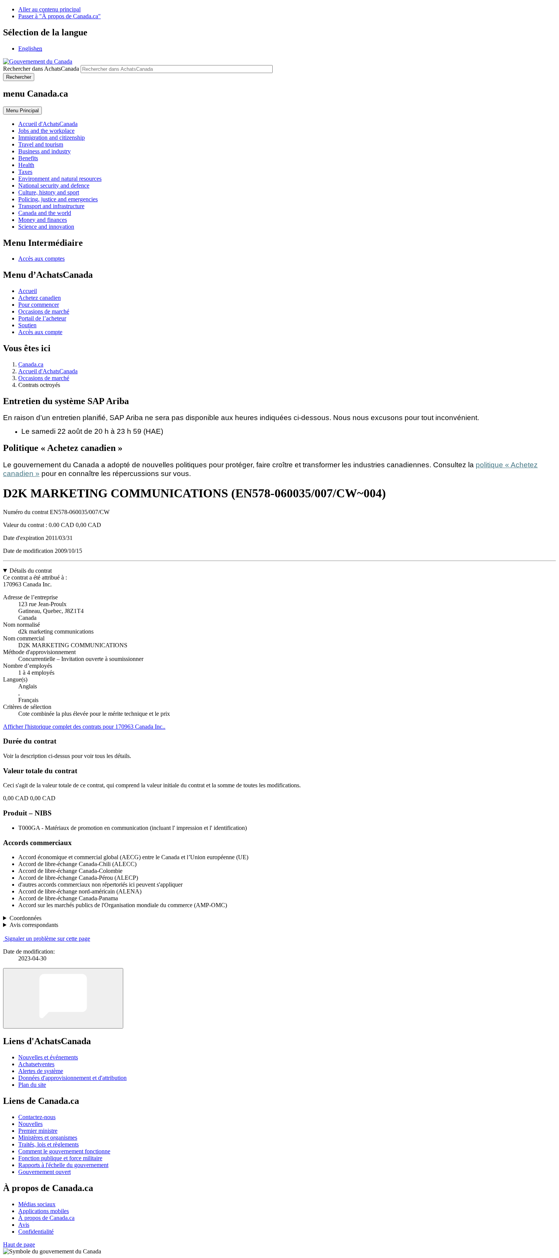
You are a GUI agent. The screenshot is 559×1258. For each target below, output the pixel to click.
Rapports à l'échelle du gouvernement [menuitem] (63, 1165)
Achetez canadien (39, 298)
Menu (22, 110)
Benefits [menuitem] (28, 158)
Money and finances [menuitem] (42, 220)
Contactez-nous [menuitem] (37, 1117)
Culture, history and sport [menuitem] (48, 192)
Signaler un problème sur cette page (47, 938)
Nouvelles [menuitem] (30, 1124)
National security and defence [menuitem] (53, 185)
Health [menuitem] (26, 165)
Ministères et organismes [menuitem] (47, 1137)
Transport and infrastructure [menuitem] (51, 206)
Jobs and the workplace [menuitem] (46, 130)
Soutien (27, 325)
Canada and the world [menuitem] (44, 213)
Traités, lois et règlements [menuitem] (48, 1144)
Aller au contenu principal (49, 9)
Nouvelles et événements (48, 1057)
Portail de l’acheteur (42, 318)
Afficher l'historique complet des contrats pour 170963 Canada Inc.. (84, 726)
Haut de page (19, 1244)
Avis (23, 1224)
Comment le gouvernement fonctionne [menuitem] (64, 1151)
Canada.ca (30, 364)
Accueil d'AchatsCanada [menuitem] (48, 124)
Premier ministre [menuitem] (37, 1130)
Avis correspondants (34, 925)
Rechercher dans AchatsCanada (41, 68)
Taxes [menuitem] (25, 172)
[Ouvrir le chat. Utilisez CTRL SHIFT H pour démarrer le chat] (63, 998)
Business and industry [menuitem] (44, 151)
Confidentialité (36, 1231)
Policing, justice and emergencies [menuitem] (58, 199)
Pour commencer (38, 304)
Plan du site (32, 1084)
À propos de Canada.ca (46, 1218)
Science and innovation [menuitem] (46, 226)
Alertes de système (40, 1071)
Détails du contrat (31, 570)
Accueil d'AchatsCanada (48, 371)
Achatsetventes (36, 1064)
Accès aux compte (40, 332)
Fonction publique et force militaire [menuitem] (60, 1158)
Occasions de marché (43, 311)
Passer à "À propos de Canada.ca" (59, 16)
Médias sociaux (37, 1204)
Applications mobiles (43, 1211)
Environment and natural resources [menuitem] (60, 178)
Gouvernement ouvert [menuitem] (44, 1172)
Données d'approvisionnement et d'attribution (72, 1078)
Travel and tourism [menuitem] (40, 144)
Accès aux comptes (41, 258)
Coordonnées (25, 918)
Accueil (27, 291)
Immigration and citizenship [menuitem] (51, 137)
